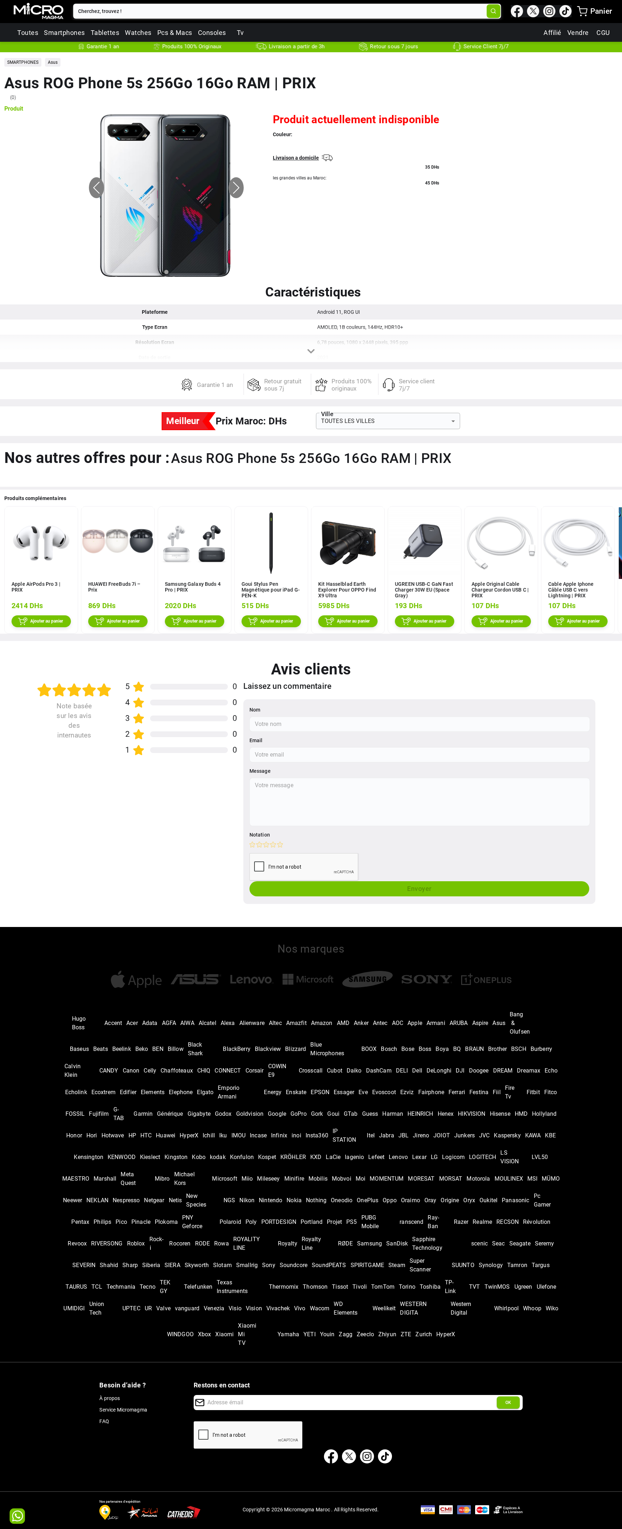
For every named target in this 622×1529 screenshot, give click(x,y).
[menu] (582, 11)
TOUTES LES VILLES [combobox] (348, 421)
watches (138, 32)
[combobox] (281, 11)
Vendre (578, 32)
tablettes (105, 32)
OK (508, 1402)
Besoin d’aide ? (122, 1385)
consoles (212, 32)
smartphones (64, 32)
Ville (327, 414)
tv (240, 32)
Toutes (27, 32)
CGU (603, 32)
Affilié (553, 32)
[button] (22, 62)
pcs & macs (174, 32)
